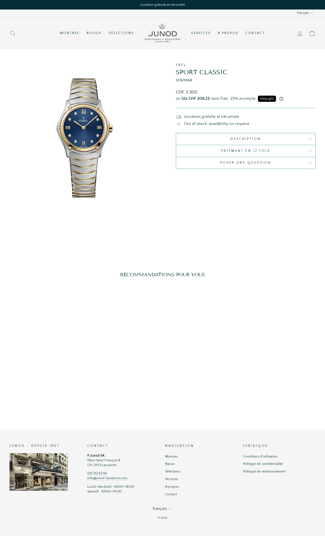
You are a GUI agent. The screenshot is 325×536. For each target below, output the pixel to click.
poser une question (245, 163)
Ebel (181, 65)
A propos (228, 33)
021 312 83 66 (97, 473)
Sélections (121, 33)
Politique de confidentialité (263, 464)
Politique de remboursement (264, 471)
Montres (70, 33)
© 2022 (162, 517)
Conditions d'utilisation (260, 456)
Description (245, 139)
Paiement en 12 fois (246, 151)
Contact (255, 33)
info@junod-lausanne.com (107, 478)
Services (201, 33)
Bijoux (94, 33)
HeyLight (267, 99)
